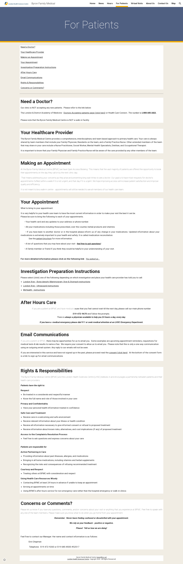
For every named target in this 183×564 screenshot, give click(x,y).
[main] (91, 24)
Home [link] (92, 3)
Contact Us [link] (163, 3)
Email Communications (31, 77)
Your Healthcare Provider (32, 52)
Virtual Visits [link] (137, 3)
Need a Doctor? (28, 47)
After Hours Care (29, 72)
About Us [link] (150, 3)
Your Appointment (29, 62)
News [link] (101, 3)
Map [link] (174, 3)
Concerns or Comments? (32, 88)
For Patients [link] (122, 3)
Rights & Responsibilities (32, 82)
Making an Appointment (32, 57)
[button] (180, 3)
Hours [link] (110, 3)
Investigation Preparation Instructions (38, 67)
